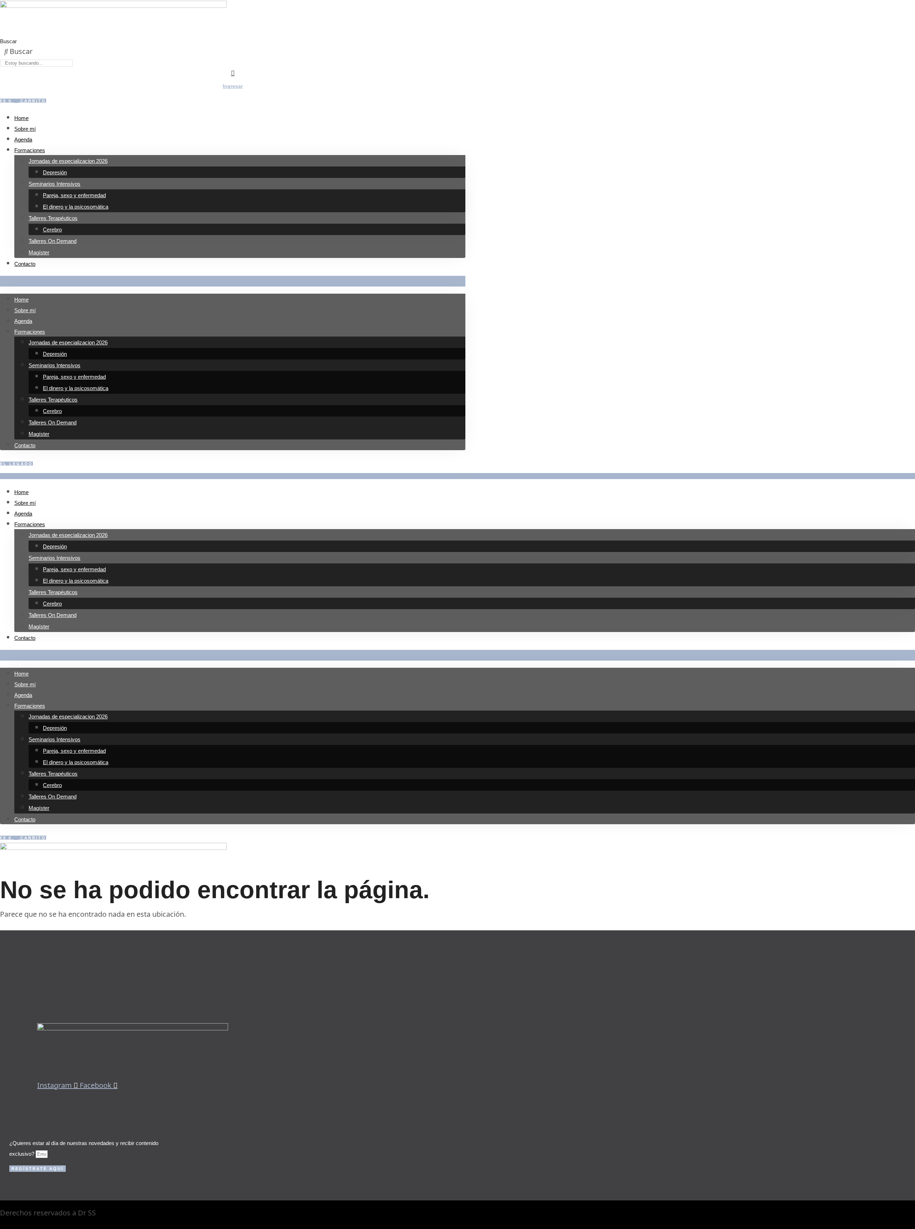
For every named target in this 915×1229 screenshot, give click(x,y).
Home (21, 118)
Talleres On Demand (52, 241)
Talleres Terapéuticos (53, 218)
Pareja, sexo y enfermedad (74, 195)
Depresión (55, 172)
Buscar (8, 41)
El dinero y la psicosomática (75, 207)
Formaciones (29, 150)
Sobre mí (25, 129)
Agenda (23, 139)
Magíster (39, 252)
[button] (232, 281)
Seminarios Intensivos (54, 184)
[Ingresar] (233, 73)
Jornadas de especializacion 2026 (68, 161)
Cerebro (52, 230)
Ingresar (233, 86)
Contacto (24, 264)
